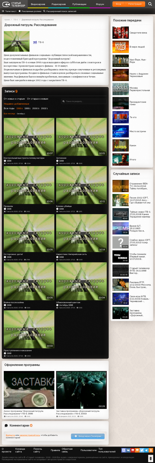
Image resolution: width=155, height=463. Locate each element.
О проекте (6, 450)
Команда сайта (20, 450)
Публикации (79, 4)
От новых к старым (14, 98)
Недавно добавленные (16, 103)
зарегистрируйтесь (30, 435)
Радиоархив (59, 4)
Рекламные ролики (31, 11)
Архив (7, 20)
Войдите (10, 435)
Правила (55, 450)
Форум (100, 4)
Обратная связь (67, 450)
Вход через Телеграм (89, 436)
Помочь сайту (37, 450)
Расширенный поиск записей (61, 11)
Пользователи (89, 450)
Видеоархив (38, 4)
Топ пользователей (106, 450)
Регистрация (135, 4)
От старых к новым (37, 98)
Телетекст (10, 11)
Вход (118, 4)
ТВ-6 (15, 20)
